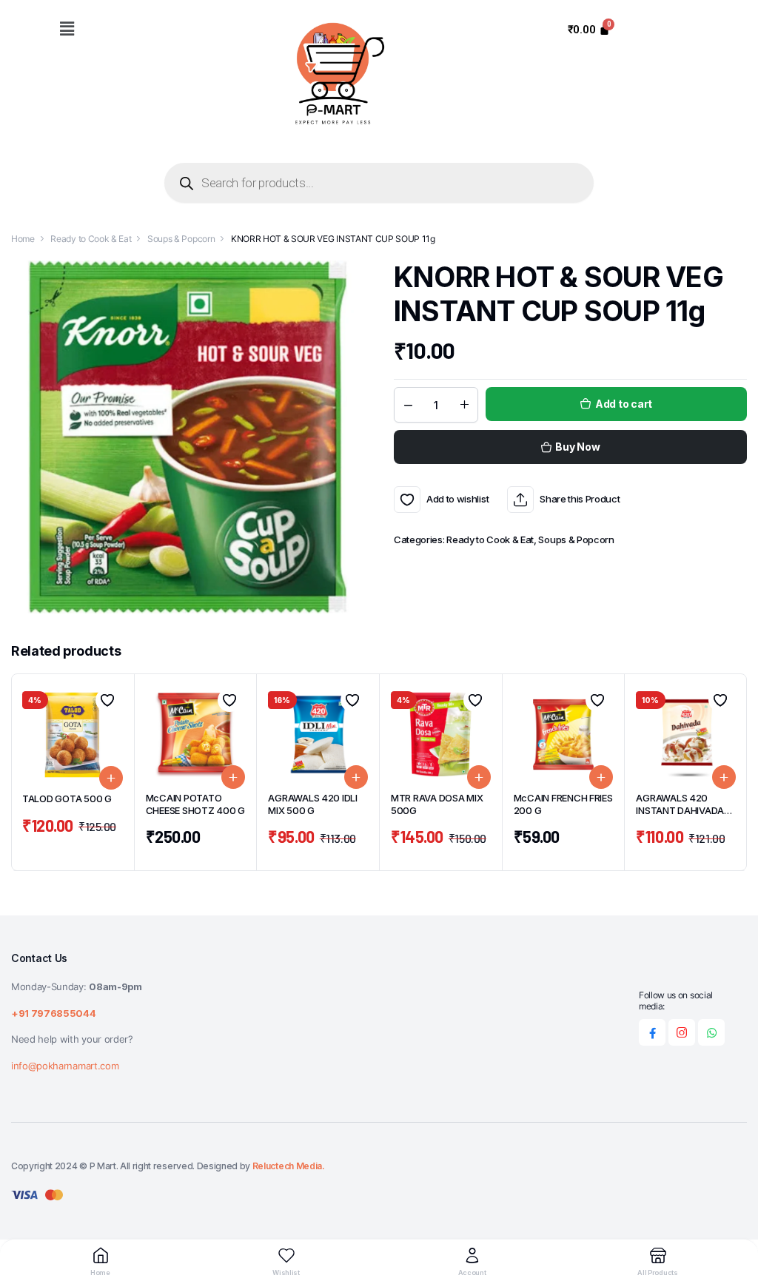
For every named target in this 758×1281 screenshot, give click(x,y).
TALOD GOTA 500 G (67, 798)
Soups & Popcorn (181, 238)
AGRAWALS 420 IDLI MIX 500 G (313, 804)
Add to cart (623, 403)
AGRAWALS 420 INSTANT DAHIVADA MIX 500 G (680, 810)
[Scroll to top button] (734, 1214)
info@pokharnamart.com (64, 1066)
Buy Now (577, 446)
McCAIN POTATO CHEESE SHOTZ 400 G (195, 804)
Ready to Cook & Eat (90, 238)
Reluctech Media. (288, 1165)
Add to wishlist (407, 499)
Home (23, 238)
